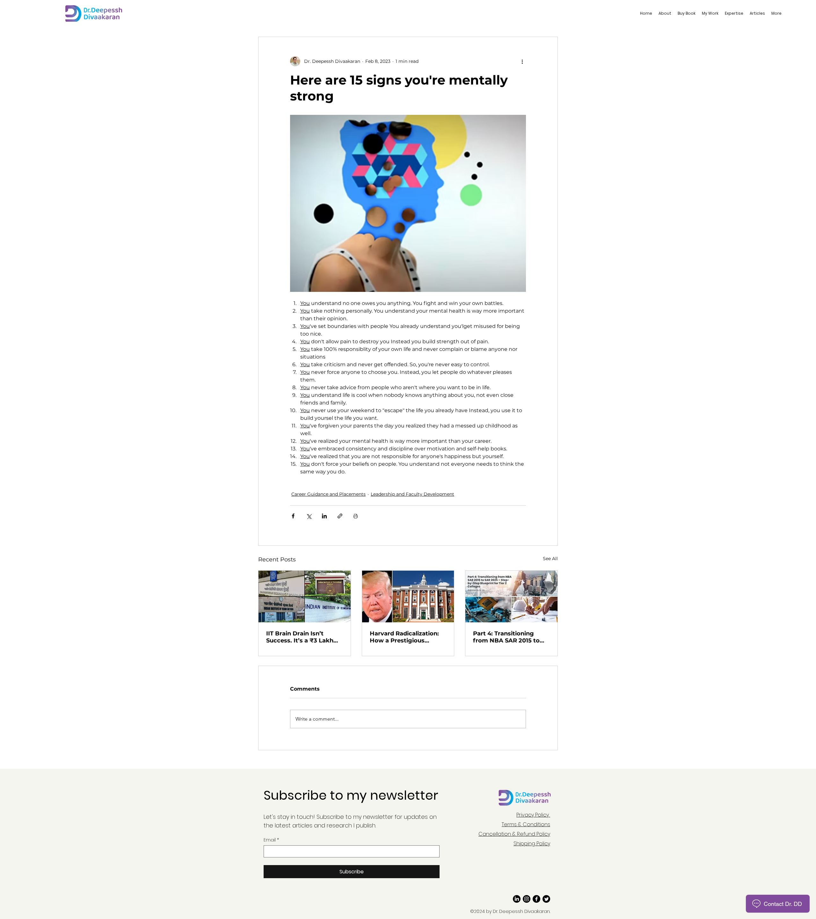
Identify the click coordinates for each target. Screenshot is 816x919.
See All (550, 558)
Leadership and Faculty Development (412, 494)
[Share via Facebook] (293, 516)
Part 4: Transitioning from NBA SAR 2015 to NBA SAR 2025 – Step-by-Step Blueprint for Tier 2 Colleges (510, 637)
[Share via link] (340, 516)
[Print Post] (356, 516)
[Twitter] (546, 899)
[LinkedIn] (517, 899)
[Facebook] (536, 899)
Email (271, 840)
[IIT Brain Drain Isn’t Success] (305, 596)
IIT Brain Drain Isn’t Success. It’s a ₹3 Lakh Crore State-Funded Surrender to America (299, 637)
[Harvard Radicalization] (408, 596)
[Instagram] (526, 899)
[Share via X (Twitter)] (309, 516)
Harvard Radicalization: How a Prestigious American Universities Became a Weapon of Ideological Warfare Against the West (404, 637)
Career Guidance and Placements (328, 494)
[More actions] (522, 61)
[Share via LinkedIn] (324, 516)
